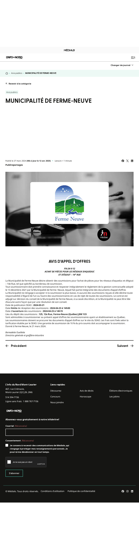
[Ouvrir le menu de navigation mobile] (133, 57)
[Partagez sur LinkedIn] (132, 160)
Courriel (16, 426)
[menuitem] (122, 65)
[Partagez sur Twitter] (127, 160)
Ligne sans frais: (21, 401)
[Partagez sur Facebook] (122, 160)
